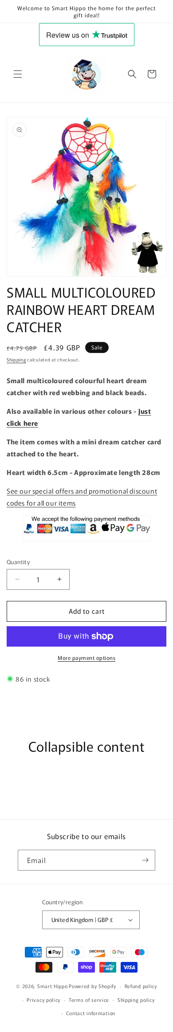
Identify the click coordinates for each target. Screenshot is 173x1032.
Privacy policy (43, 999)
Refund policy (141, 985)
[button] (18, 74)
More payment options (86, 657)
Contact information (90, 1012)
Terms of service (89, 999)
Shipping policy (136, 999)
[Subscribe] (145, 860)
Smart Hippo (52, 985)
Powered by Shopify (92, 985)
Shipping (16, 359)
